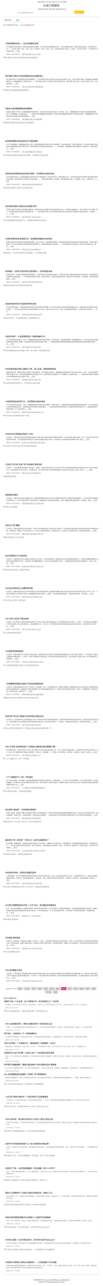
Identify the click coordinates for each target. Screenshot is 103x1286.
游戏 (57, 9)
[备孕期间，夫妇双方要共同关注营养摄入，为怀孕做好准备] (25, 252)
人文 (57, 1)
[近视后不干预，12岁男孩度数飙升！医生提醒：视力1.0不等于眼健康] (29, 1155)
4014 (46, 988)
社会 (46, 1)
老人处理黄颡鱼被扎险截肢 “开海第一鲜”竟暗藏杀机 (25, 1074)
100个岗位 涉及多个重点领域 (17, 618)
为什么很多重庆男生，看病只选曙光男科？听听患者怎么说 (28, 1023)
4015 (52, 988)
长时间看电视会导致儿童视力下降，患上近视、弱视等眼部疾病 (30, 369)
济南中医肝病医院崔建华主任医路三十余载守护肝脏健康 (27, 1217)
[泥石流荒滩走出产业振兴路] (13, 537)
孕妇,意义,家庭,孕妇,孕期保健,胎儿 (32, 87)
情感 (53, 1)
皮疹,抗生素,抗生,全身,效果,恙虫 (32, 883)
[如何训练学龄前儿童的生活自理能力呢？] (18, 187)
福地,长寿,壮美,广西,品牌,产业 (31, 473)
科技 (53, 9)
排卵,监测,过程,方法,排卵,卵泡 (31, 347)
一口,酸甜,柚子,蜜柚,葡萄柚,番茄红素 (33, 788)
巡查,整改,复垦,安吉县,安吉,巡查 (32, 948)
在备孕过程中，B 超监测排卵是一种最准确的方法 (25, 336)
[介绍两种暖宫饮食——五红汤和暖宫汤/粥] (18, 25)
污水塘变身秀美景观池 (14, 651)
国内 (39, 1)
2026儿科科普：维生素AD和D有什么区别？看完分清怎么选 (29, 1119)
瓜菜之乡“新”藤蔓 (12, 525)
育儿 (64, 9)
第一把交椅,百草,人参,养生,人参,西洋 (33, 851)
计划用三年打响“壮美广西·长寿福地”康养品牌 (23, 464)
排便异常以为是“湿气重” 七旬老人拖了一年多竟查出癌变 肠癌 (29, 1052)
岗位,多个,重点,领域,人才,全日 (31, 629)
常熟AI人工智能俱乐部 (61, 1280)
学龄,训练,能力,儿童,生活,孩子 (31, 217)
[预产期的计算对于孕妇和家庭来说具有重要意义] (21, 57)
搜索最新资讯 (79, 12)
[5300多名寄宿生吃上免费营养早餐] (16, 569)
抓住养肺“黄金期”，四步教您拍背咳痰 (20, 809)
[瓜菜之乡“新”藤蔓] (10, 506)
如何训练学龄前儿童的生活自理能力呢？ (21, 206)
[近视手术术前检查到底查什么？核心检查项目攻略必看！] (25, 1131)
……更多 (16, 51)
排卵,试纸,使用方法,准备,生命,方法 (32, 412)
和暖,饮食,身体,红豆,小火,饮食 (31, 54)
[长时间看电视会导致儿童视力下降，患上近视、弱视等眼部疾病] (26, 350)
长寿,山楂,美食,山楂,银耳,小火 (31, 755)
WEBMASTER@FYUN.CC (56, 1282)
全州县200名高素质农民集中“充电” (19, 434)
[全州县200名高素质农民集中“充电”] (16, 415)
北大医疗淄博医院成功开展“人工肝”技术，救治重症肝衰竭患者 (30, 905)
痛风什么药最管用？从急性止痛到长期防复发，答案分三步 (28, 1192)
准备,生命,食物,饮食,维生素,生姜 (32, 184)
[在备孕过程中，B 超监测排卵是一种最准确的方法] (21, 318)
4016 (58, 988)
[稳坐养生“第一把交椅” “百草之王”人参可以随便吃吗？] (23, 821)
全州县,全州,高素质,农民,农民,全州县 (33, 442)
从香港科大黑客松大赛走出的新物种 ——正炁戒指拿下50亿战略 (31, 1262)
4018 (69, 988)
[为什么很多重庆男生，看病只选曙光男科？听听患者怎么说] (26, 1011)
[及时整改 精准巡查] (10, 919)
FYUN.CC (46, 1280)
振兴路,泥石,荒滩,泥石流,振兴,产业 (32, 566)
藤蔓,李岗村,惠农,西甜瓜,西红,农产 (32, 534)
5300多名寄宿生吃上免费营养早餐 (19, 588)
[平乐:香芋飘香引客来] (11, 951)
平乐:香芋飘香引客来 (13, 970)
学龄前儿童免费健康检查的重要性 (18, 108)
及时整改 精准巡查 (12, 937)
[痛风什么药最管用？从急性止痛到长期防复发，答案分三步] (26, 1180)
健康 (64, 1)
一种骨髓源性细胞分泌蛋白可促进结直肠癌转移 (24, 683)
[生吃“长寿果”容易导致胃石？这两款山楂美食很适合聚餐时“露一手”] (27, 728)
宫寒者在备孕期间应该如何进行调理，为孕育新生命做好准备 (29, 173)
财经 (46, 9)
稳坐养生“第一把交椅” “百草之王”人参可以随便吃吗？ (27, 840)
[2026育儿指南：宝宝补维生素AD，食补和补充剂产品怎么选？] (27, 1227)
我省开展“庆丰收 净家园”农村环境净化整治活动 (24, 716)
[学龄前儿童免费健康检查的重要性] (16, 90)
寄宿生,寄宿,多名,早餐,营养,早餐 (32, 597)
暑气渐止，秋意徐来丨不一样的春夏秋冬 (20, 1033)
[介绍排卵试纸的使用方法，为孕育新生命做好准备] (21, 383)
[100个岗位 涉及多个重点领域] (14, 600)
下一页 (48, 992)
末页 (55, 992)
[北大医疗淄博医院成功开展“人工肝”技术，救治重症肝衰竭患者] (26, 886)
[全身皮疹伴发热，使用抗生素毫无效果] (17, 854)
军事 (50, 9)
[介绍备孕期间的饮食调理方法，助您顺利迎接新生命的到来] (25, 220)
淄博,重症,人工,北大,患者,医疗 (31, 916)
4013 (40, 988)
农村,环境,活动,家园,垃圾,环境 (31, 725)
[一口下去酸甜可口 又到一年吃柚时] (16, 758)
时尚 (50, 1)
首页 (20, 988)
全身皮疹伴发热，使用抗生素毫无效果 (20, 872)
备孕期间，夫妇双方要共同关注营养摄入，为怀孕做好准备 (28, 271)
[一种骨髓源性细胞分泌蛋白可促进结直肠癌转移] (21, 665)
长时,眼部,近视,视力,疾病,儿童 (31, 380)
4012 (34, 988)
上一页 (26, 988)
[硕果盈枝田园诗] (9, 476)
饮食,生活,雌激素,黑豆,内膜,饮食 (32, 152)
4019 (75, 988)
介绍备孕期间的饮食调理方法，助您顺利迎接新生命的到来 (28, 238)
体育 (39, 9)
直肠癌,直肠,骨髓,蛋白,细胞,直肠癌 (32, 694)
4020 (81, 988)
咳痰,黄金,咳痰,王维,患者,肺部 (31, 818)
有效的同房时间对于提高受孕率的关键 (20, 303)
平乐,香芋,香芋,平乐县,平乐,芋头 (32, 981)
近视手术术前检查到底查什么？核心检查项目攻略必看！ (27, 1143)
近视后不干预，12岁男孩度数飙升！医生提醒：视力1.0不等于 (30, 1168)
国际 (43, 1)
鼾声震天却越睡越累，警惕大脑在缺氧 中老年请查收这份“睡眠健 (30, 1064)
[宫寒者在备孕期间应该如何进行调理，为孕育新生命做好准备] (25, 155)
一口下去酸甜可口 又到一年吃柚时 (19, 777)
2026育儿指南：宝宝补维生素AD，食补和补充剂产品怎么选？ (30, 1239)
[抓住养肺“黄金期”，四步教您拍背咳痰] (17, 791)
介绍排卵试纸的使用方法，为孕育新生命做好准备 (25, 401)
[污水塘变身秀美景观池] (12, 632)
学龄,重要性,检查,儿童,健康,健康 (32, 119)
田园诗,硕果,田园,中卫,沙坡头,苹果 (32, 503)
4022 (94, 988)
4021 (88, 988)
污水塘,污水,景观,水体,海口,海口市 (32, 662)
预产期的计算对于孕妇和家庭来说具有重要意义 (24, 76)
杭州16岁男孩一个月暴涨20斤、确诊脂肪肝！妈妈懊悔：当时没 (29, 1043)
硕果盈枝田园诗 (11, 494)
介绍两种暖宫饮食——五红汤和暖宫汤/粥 (21, 43)
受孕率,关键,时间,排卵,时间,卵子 (32, 314)
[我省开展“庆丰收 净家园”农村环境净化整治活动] (20, 697)
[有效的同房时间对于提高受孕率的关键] (17, 285)
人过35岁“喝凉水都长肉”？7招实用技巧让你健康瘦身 (26, 1096)
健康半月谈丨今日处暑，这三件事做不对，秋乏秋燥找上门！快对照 (31, 1001)
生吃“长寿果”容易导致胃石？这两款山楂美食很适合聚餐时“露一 (31, 746)
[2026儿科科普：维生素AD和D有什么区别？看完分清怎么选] (26, 1106)
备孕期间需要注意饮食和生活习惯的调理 (21, 141)
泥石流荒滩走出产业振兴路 (16, 555)
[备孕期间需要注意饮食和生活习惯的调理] (18, 122)
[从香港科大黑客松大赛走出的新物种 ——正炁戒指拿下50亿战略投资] (29, 1249)
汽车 (61, 1)
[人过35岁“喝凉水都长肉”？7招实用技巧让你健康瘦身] (23, 1084)
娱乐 (43, 9)
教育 (61, 9)
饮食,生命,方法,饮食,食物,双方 (31, 249)
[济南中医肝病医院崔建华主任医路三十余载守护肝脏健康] (25, 1204)
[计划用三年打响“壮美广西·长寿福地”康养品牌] (20, 446)
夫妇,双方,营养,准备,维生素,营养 (32, 282)
